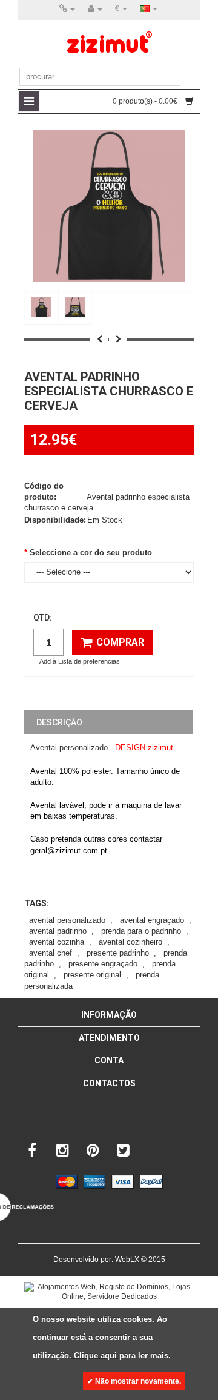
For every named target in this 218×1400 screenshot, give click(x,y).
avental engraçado (152, 920)
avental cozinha (56, 941)
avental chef (50, 952)
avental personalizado (67, 920)
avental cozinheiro (130, 941)
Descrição (59, 722)
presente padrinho (118, 952)
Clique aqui (95, 1355)
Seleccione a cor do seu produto (91, 552)
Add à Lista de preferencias (79, 661)
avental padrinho (58, 931)
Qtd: (42, 617)
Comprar (120, 642)
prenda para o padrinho (141, 931)
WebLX (127, 1259)
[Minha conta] (95, 9)
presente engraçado (102, 963)
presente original (92, 974)
